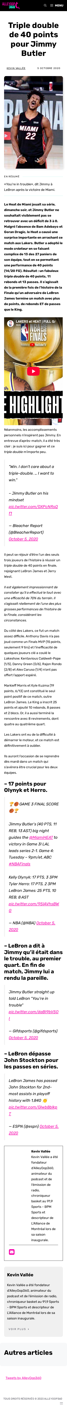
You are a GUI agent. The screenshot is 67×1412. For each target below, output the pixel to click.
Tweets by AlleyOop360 (23, 1378)
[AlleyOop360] (11, 5)
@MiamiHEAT (41, 837)
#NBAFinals (19, 863)
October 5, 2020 (23, 539)
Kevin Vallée (16, 68)
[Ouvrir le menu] (61, 1403)
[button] (45, 5)
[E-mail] (12, 1253)
